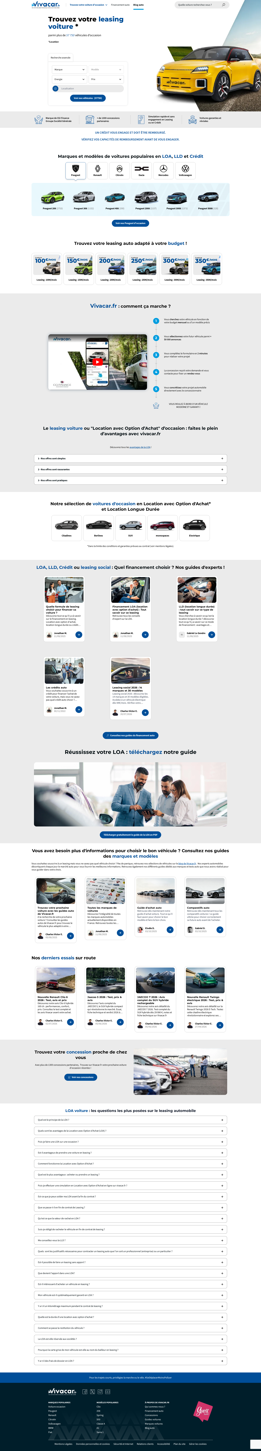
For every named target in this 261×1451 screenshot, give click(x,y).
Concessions (151, 1415)
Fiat (50, 1432)
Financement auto (120, 5)
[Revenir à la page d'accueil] (46, 5)
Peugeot (52, 1410)
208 (98, 1410)
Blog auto (138, 5)
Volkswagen (54, 1423)
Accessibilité (163, 1444)
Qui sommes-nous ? (155, 1406)
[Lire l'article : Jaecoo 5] (120, 1022)
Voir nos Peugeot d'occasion (130, 223)
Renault (52, 1415)
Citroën (52, 1419)
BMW (50, 1428)
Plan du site (179, 1444)
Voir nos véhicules (83, 98)
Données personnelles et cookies (93, 1444)
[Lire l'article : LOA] (145, 634)
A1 (98, 1428)
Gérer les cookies (198, 1444)
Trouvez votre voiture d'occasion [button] (87, 5)
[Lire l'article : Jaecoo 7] (170, 1025)
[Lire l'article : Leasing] (78, 634)
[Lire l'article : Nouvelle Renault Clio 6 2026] (70, 1022)
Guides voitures (153, 1419)
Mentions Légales (63, 1444)
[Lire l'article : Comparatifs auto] (220, 929)
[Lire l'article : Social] (145, 712)
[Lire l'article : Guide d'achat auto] (170, 929)
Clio (99, 1406)
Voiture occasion (56, 1406)
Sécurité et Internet (123, 1444)
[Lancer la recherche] (223, 5)
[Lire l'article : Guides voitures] (70, 936)
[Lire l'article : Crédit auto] (78, 709)
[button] (130, 458)
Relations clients (145, 1444)
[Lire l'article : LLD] (211, 634)
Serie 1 (100, 1432)
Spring (100, 1415)
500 (98, 1419)
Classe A (101, 1423)
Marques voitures (154, 1423)
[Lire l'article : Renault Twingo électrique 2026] (220, 1025)
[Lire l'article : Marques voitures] (120, 932)
